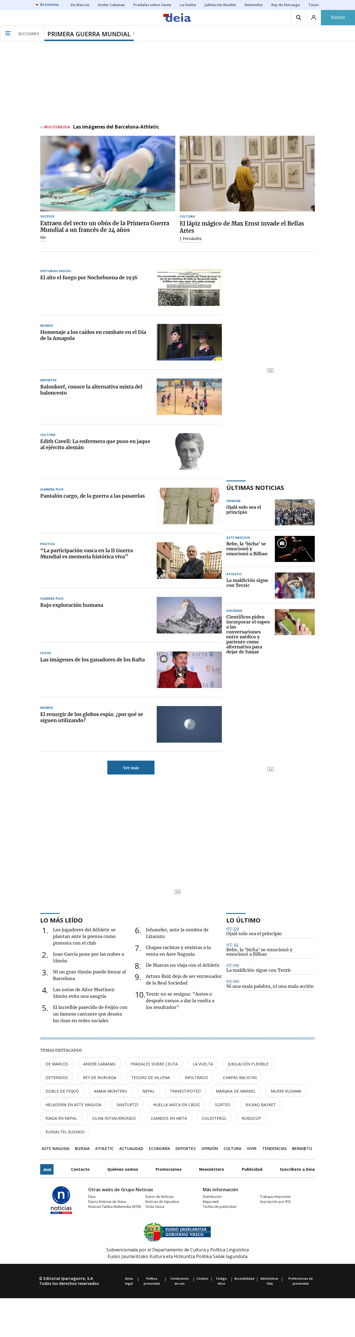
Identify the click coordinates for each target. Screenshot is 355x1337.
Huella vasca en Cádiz (176, 1104)
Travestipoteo (185, 1091)
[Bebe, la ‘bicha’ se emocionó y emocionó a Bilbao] (295, 549)
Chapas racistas (240, 1077)
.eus (46, 1169)
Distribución (212, 1196)
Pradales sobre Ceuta (154, 1064)
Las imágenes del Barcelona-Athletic (116, 127)
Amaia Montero (110, 1091)
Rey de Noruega (99, 1077)
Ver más (131, 767)
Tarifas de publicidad (219, 1206)
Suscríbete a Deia (297, 1169)
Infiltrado (196, 1077)
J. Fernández (191, 239)
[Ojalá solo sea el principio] (295, 512)
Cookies (202, 1278)
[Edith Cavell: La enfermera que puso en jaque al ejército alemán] (189, 451)
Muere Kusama (286, 1091)
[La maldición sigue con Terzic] (295, 585)
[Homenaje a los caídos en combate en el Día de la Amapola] (189, 342)
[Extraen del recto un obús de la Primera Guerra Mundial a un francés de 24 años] (107, 174)
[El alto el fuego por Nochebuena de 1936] (189, 287)
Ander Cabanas (99, 1064)
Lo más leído (61, 920)
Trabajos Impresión (275, 1196)
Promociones (169, 1169)
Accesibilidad (244, 1278)
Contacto (80, 1169)
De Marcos (56, 1064)
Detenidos (56, 1077)
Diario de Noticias (159, 1196)
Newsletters (211, 1169)
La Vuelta (203, 1064)
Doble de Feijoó (62, 1091)
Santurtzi (127, 1104)
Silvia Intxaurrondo (114, 1118)
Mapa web (211, 1201)
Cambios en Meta (169, 1118)
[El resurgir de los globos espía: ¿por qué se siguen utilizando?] (189, 724)
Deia (91, 1196)
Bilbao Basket (260, 1104)
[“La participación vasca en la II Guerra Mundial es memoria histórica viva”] (189, 560)
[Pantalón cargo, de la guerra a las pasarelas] (189, 506)
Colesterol (214, 1118)
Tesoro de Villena (150, 1077)
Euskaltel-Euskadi (65, 1131)
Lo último (243, 920)
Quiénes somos (122, 1169)
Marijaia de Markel (236, 1091)
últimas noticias (255, 487)
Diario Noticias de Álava (107, 1201)
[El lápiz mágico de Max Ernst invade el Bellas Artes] (247, 174)
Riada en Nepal (61, 1118)
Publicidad (252, 1169)
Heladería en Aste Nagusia (73, 1104)
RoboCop (251, 1118)
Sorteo (222, 1104)
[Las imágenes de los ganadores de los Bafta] (189, 669)
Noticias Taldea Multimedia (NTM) (114, 1206)
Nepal (148, 1091)
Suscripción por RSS (275, 1201)
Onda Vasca (154, 1206)
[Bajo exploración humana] (189, 615)
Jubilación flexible (248, 1064)
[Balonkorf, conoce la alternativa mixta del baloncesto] (189, 397)
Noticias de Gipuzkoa (162, 1201)
